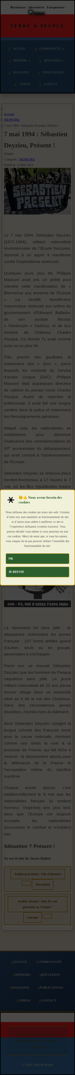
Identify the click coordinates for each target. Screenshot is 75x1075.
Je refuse (16, 571)
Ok (11, 558)
